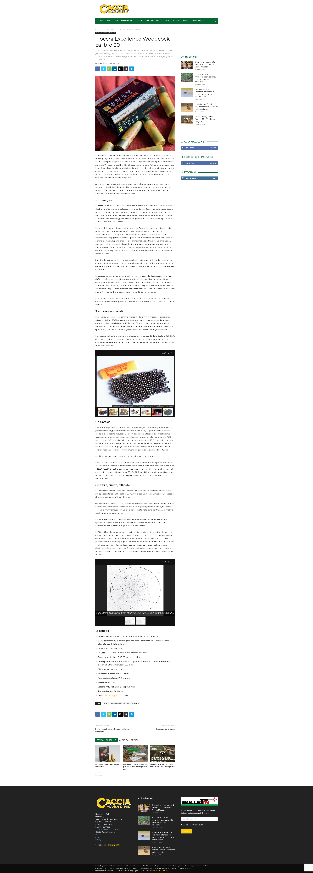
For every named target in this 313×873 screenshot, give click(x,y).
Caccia (116, 20)
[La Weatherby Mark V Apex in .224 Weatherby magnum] (187, 119)
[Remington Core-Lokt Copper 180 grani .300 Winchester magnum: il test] (135, 753)
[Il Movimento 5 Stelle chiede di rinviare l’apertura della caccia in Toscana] (187, 107)
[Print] (125, 68)
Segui (214, 178)
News (108, 20)
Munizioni (112, 32)
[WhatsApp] (109, 68)
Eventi (175, 20)
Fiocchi (105, 703)
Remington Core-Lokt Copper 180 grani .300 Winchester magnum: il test (135, 766)
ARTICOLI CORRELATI (106, 740)
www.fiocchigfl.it (109, 695)
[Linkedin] (114, 68)
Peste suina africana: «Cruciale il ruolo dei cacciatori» (112, 730)
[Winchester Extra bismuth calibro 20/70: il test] (107, 753)
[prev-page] (96, 774)
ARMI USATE (186, 20)
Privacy (98, 840)
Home (101, 20)
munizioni (135, 703)
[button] (215, 21)
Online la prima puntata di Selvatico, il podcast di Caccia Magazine (206, 64)
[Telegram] (131, 68)
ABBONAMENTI (197, 20)
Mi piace (213, 147)
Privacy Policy (197, 825)
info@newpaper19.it (112, 845)
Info (97, 834)
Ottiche (140, 20)
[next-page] (100, 774)
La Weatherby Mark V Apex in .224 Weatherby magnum (205, 119)
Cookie (98, 837)
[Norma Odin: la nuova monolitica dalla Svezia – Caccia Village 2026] (162, 753)
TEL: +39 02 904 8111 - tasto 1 (107, 829)
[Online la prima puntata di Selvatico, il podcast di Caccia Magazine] (187, 65)
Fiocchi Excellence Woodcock (119, 703)
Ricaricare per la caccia (165, 729)
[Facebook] (97, 68)
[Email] (120, 68)
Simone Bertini (102, 63)
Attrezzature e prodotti (154, 20)
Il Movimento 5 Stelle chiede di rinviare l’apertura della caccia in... (206, 106)
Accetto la (187, 825)
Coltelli (167, 20)
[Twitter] (103, 68)
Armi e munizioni (126, 20)
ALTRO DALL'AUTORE (129, 740)
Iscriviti (186, 831)
